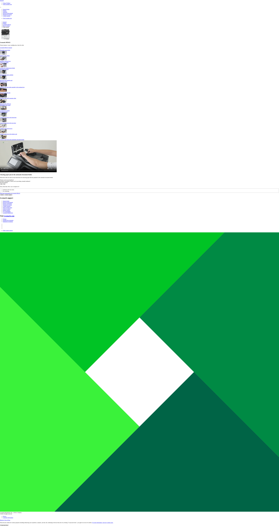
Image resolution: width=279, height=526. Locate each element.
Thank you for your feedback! (7, 180)
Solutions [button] (5, 12)
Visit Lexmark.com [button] (7, 4)
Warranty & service (7, 205)
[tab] (139, 50)
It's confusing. (6, 191)
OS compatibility (7, 211)
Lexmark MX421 (7, 24)
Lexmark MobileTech (8, 212)
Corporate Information (8, 517)
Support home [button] (6, 9)
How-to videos (6, 26)
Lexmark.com (9, 216)
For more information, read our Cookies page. (102, 522)
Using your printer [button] (4, 62)
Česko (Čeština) (6, 3)
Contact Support (6, 206)
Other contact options (8, 230)
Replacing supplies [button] (4, 69)
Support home (6, 201)
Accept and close (4, 525)
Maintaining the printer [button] (5, 105)
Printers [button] (4, 10)
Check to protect (6, 209)
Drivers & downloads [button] (8, 13)
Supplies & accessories (8, 220)
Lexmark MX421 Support (6, 47)
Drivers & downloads (8, 202)
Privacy (4, 516)
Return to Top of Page (5, 520)
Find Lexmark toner (7, 207)
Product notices (6, 210)
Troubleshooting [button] (3, 112)
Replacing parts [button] (3, 81)
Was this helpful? (4, 182)
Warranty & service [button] (7, 14)
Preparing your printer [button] (5, 50)
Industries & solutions (8, 221)
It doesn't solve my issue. (8, 189)
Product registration (7, 203)
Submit (2, 194)
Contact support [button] (6, 16)
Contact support (8, 194)
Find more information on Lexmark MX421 (10, 193)
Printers (4, 23)
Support (5, 22)
